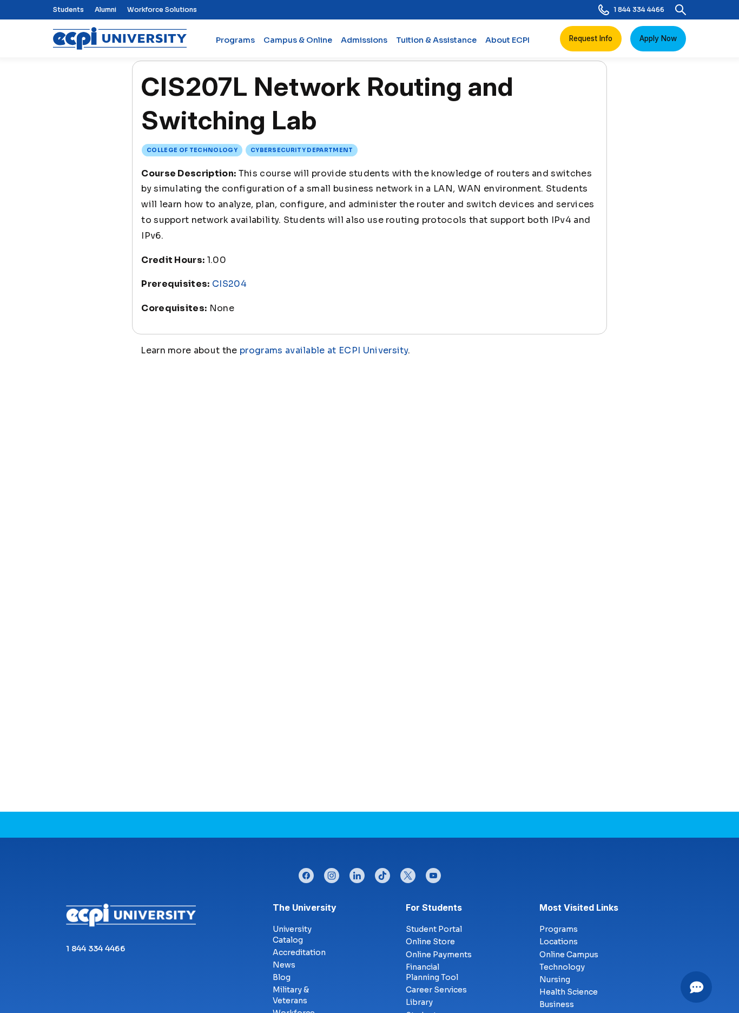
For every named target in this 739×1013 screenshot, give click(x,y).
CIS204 (229, 284)
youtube (433, 873)
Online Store (430, 941)
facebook (306, 873)
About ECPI (507, 40)
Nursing (554, 979)
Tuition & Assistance (436, 40)
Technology (562, 967)
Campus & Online (297, 40)
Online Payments (439, 954)
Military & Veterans (291, 995)
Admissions (364, 40)
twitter (407, 873)
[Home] (124, 38)
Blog (282, 977)
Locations (558, 941)
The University (304, 907)
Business (556, 1004)
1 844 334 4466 (638, 9)
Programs (235, 40)
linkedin (357, 873)
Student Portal (434, 929)
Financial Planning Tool (432, 972)
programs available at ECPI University (324, 350)
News (284, 965)
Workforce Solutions (162, 9)
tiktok (382, 873)
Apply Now (658, 38)
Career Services (436, 990)
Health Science (568, 992)
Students (68, 9)
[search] (680, 9)
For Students (434, 907)
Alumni (105, 9)
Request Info (590, 38)
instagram (331, 873)
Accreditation (299, 952)
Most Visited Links (578, 907)
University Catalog (292, 934)
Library (419, 1002)
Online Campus (568, 954)
